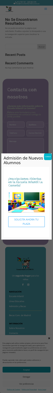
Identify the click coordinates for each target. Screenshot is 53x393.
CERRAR (48, 157)
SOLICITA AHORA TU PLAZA (26, 222)
